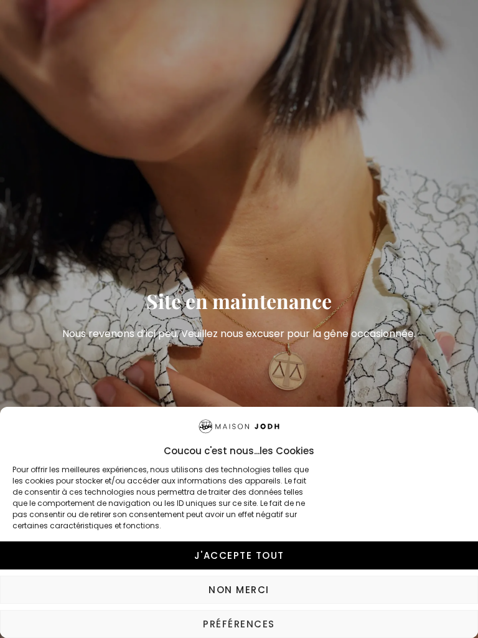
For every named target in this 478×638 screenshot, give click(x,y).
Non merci (239, 589)
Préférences (239, 624)
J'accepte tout (239, 555)
